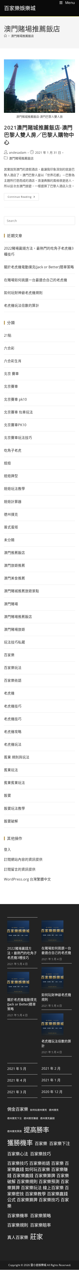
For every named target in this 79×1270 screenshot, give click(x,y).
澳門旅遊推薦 (14, 565)
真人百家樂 (17, 1237)
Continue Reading (23, 195)
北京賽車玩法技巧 (18, 437)
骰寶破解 (11, 821)
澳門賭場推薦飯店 (22, 36)
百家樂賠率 (40, 1225)
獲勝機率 (20, 1142)
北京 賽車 (11, 373)
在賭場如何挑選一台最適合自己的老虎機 (35, 280)
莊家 (36, 1236)
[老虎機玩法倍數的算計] (52, 1024)
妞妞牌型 (11, 475)
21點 (7, 335)
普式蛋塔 (11, 527)
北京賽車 (11, 386)
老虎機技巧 (13, 706)
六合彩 (9, 348)
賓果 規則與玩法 (16, 757)
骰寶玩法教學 (14, 808)
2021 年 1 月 (51, 1080)
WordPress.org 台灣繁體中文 (27, 879)
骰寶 (7, 795)
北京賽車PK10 (15, 424)
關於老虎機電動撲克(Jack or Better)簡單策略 (39, 267)
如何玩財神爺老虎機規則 (23, 292)
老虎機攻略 (13, 731)
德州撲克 (11, 514)
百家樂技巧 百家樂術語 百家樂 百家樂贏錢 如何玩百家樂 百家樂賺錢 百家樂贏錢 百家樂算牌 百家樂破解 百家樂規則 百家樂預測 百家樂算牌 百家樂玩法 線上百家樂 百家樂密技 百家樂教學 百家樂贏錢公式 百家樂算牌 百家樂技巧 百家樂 (38, 1185)
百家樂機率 (17, 1216)
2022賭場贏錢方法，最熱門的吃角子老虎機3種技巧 (39, 251)
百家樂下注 (59, 1144)
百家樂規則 (17, 1225)
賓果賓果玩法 (14, 782)
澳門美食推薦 (14, 578)
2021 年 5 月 (16, 1069)
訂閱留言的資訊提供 (20, 869)
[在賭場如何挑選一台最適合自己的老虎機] (52, 931)
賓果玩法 (11, 769)
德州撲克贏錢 (47, 1118)
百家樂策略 (40, 1216)
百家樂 (9, 654)
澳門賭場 (11, 603)
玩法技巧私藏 (14, 642)
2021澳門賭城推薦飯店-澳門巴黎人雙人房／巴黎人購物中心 (39, 135)
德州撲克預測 (14, 1131)
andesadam (17, 152)
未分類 (9, 539)
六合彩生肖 (13, 360)
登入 (7, 849)
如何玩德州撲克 (38, 1110)
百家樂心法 (17, 1154)
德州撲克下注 (14, 1118)
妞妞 (7, 463)
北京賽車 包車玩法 (18, 412)
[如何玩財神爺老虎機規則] (52, 978)
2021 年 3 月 (16, 1092)
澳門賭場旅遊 (14, 629)
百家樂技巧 (40, 1154)
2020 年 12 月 (52, 1092)
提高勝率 (36, 1130)
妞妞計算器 (13, 501)
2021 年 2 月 (51, 1068)
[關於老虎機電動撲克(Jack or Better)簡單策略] (18, 983)
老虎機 (9, 693)
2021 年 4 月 (16, 1080)
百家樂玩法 (13, 667)
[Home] (5, 36)
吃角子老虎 (13, 450)
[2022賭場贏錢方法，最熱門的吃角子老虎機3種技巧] (18, 931)
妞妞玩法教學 (14, 488)
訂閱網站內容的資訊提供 (23, 859)
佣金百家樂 (17, 1109)
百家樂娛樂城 (20, 8)
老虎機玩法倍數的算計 (21, 305)
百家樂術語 (13, 680)
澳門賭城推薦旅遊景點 (21, 590)
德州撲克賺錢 (31, 1118)
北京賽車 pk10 (15, 399)
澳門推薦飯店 (14, 552)
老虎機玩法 (13, 744)
